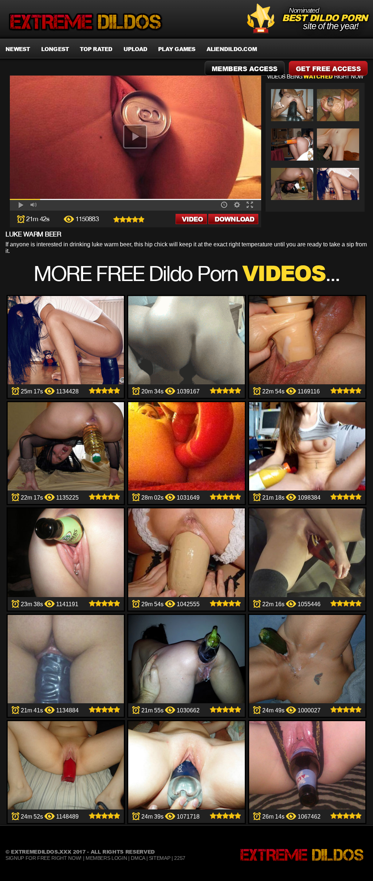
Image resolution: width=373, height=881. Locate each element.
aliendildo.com (232, 49)
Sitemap (159, 858)
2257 (179, 858)
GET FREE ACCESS (328, 68)
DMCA (138, 858)
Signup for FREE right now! (43, 858)
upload (135, 49)
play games (177, 49)
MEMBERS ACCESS (245, 68)
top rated (96, 49)
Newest (17, 49)
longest (55, 49)
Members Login (106, 858)
